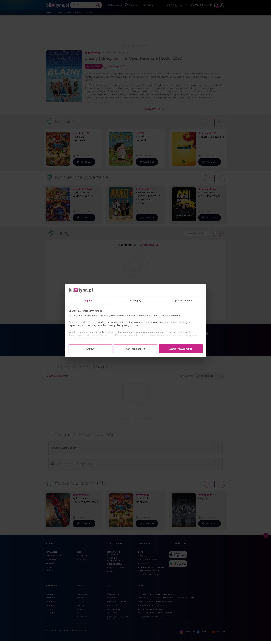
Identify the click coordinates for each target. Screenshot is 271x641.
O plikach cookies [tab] (182, 300)
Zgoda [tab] (88, 300)
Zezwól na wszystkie (180, 348)
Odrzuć (90, 348)
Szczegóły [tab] (135, 300)
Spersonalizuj (133, 348)
